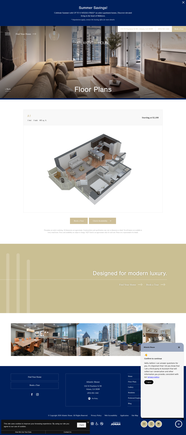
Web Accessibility (111, 415)
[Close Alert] (183, 3)
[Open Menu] (7, 34)
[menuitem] (139, 376)
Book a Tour (152, 284)
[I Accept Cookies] (88, 422)
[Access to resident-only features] (93, 339)
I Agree (81, 425)
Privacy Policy (96, 415)
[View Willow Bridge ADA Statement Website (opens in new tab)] (97, 425)
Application (124, 415)
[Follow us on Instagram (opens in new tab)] (37, 395)
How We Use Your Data (23, 432)
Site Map (135, 415)
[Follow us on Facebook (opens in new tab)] (32, 395)
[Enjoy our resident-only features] (60, 339)
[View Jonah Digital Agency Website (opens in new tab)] (115, 424)
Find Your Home (24, 34)
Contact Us (67, 432)
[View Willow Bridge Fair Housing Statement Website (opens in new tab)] (92, 425)
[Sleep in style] (158, 339)
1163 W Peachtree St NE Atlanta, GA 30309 (93, 387)
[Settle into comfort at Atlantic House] (126, 339)
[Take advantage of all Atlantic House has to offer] (27, 339)
